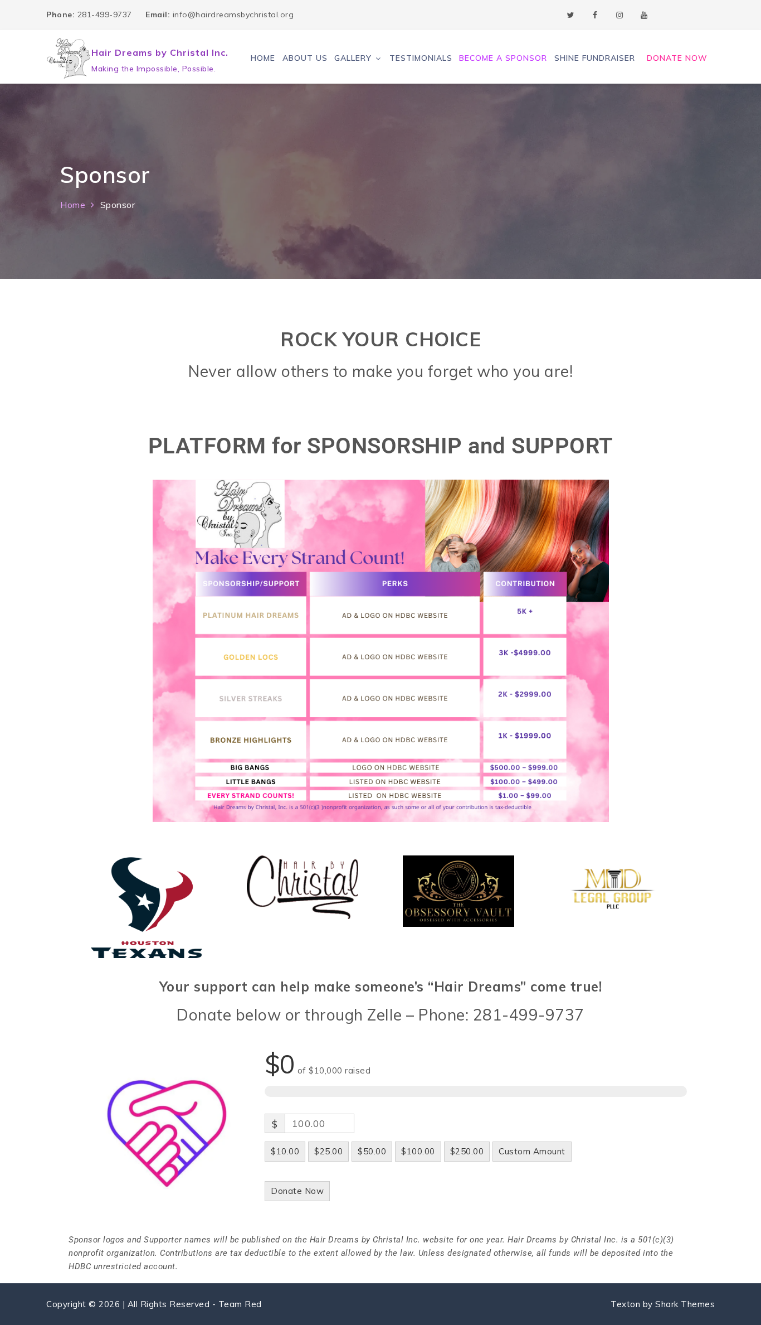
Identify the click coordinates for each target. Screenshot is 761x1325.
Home (263, 58)
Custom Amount (532, 1151)
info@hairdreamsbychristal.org (219, 14)
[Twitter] (570, 14)
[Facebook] (595, 14)
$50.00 (372, 1151)
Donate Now (677, 58)
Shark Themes (685, 1304)
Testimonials (420, 58)
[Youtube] (644, 14)
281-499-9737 (90, 14)
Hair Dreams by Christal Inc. (159, 52)
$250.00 (467, 1151)
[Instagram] (619, 14)
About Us (305, 58)
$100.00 (418, 1151)
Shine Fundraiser (594, 58)
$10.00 (285, 1151)
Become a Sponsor (503, 58)
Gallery (353, 58)
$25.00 (328, 1151)
